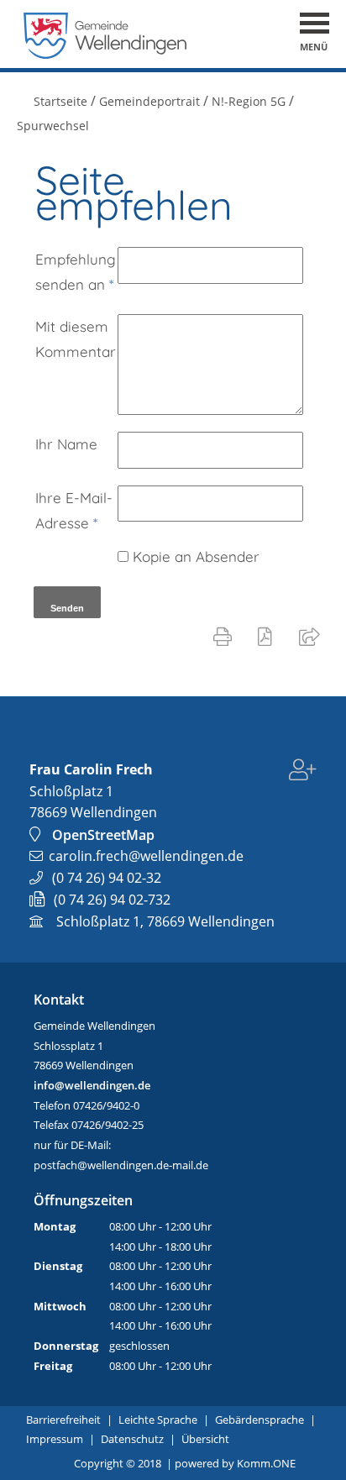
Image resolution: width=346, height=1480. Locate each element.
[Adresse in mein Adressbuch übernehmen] (303, 773)
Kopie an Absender (196, 556)
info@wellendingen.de (92, 1085)
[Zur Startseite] (105, 54)
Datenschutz (132, 1438)
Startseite (60, 101)
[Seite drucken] (226, 635)
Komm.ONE (266, 1463)
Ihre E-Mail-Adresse (74, 510)
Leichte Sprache (157, 1419)
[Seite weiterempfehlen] (313, 635)
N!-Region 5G (249, 101)
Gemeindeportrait (149, 101)
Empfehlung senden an (75, 271)
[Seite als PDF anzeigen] (268, 635)
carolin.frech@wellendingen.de (146, 856)
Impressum (54, 1438)
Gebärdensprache (259, 1419)
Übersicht (205, 1438)
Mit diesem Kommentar (75, 339)
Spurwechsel (53, 126)
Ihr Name (66, 444)
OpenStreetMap (103, 835)
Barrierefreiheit (63, 1419)
